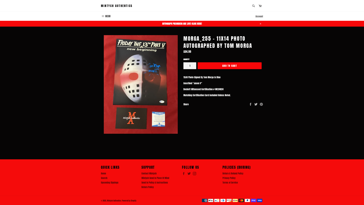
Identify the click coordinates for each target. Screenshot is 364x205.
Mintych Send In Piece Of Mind (155, 178)
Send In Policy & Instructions (154, 182)
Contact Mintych (149, 173)
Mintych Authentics (117, 6)
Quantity (186, 59)
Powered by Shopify (129, 200)
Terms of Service (230, 182)
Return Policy (147, 187)
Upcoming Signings (109, 182)
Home (103, 173)
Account (259, 16)
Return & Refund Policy (233, 173)
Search (104, 178)
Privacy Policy (229, 178)
